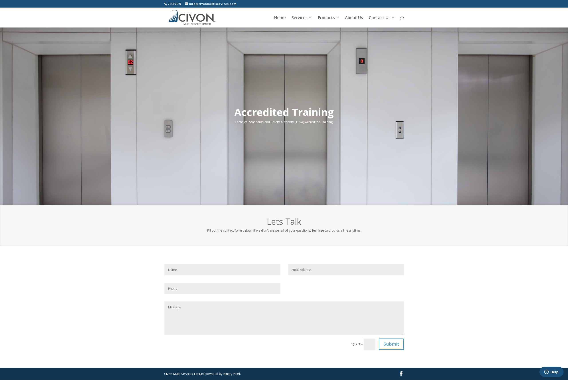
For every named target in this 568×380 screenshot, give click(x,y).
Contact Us (379, 18)
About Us (354, 18)
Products (326, 18)
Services (300, 18)
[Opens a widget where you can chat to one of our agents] (551, 372)
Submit (391, 344)
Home (280, 18)
